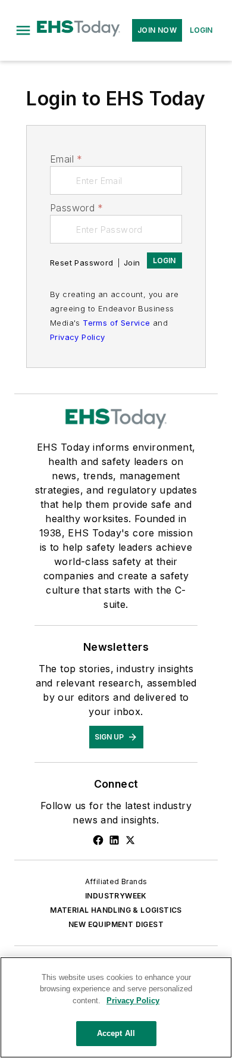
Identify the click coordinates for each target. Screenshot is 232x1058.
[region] (116, 1007)
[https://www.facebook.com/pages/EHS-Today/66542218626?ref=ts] (98, 840)
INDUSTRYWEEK (116, 895)
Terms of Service (116, 322)
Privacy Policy (77, 337)
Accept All (116, 1033)
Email (66, 159)
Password (77, 208)
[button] (23, 30)
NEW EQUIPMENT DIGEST (116, 924)
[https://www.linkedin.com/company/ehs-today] (114, 840)
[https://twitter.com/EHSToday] (130, 840)
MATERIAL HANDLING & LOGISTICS (116, 910)
